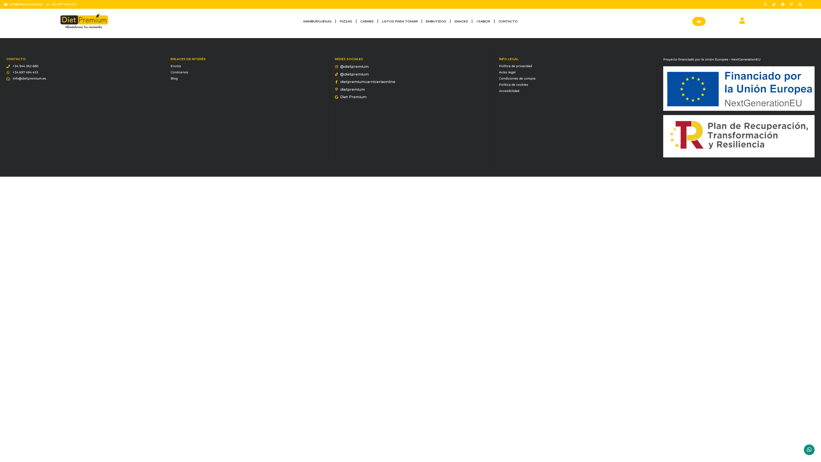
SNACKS (461, 21)
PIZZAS (346, 21)
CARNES (367, 21)
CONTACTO (508, 21)
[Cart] (699, 21)
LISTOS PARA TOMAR (400, 21)
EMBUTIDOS (436, 21)
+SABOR (483, 21)
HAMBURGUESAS (317, 21)
